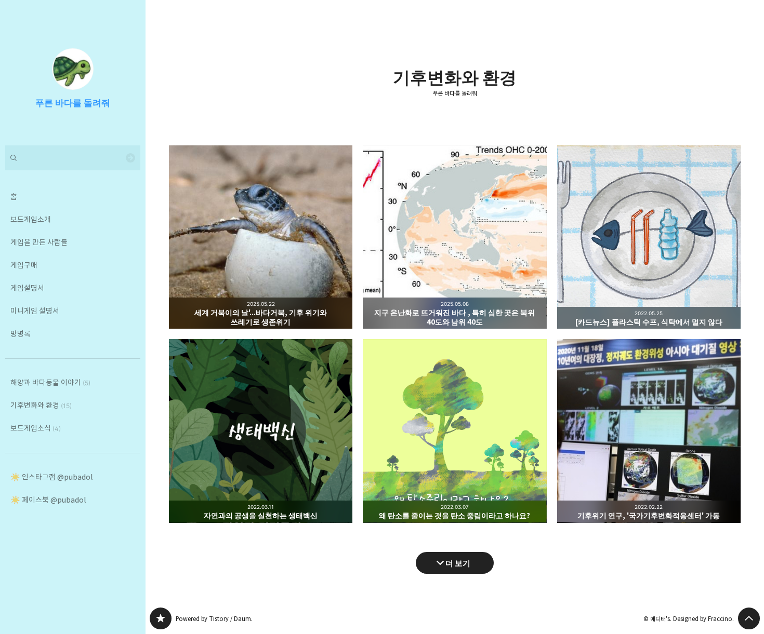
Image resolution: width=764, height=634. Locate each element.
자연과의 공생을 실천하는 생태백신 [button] (260, 430)
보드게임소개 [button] (30, 219)
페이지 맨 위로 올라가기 (748, 618)
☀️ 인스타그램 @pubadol (51, 477)
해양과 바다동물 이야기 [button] (50, 382)
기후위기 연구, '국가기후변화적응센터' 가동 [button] (649, 430)
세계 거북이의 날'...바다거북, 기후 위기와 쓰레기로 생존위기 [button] (260, 237)
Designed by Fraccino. (703, 619)
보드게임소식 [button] (35, 428)
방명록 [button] (20, 334)
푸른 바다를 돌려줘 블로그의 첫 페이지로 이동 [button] (73, 72)
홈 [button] (13, 196)
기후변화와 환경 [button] (41, 405)
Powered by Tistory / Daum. (214, 619)
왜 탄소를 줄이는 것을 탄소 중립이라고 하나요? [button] (454, 430)
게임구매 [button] (23, 265)
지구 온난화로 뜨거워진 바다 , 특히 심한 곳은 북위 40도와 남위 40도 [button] (454, 237)
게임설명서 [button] (27, 288)
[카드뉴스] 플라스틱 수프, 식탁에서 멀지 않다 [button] (649, 237)
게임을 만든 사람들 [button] (39, 242)
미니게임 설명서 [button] (34, 311)
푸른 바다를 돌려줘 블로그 (160, 618)
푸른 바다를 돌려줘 (454, 93)
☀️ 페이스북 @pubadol (48, 500)
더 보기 (457, 562)
